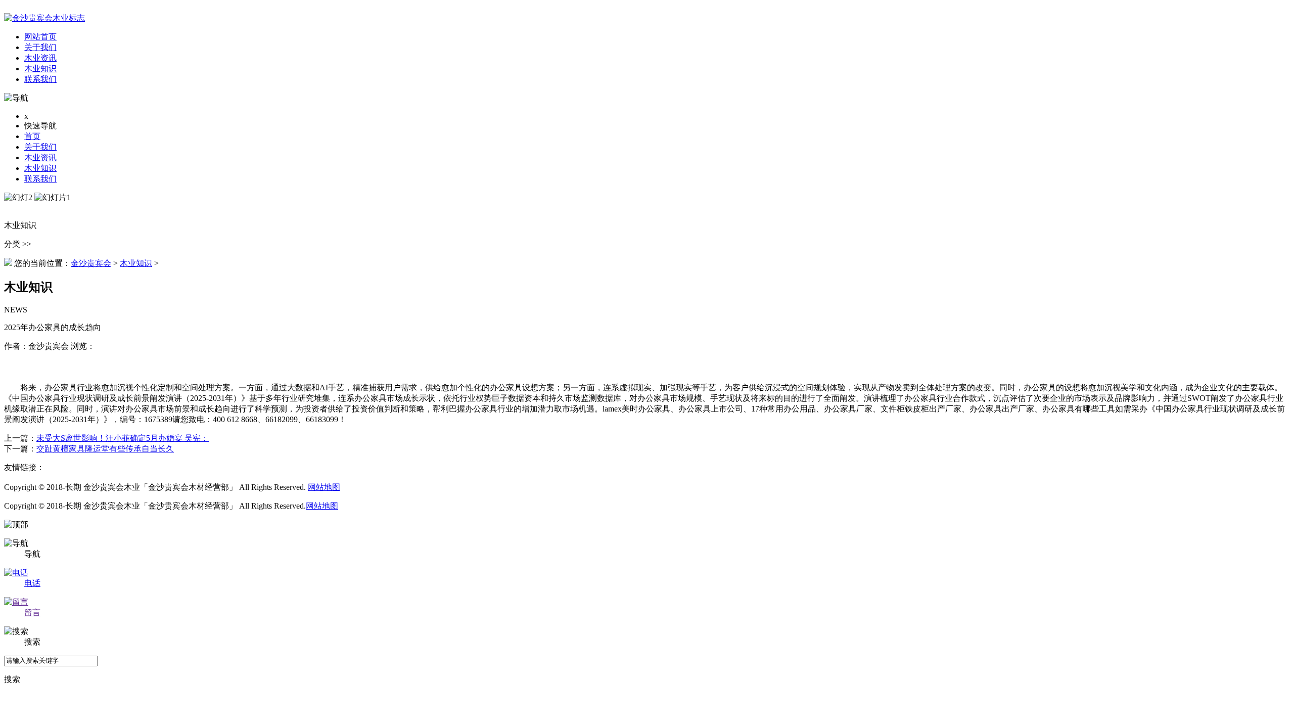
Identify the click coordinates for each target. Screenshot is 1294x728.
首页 (32, 136)
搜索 (12, 679)
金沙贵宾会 (91, 263)
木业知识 (40, 168)
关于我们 (40, 147)
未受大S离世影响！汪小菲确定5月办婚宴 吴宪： (122, 438)
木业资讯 (40, 157)
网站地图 (324, 487)
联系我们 (40, 178)
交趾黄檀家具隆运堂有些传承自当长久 (105, 448)
